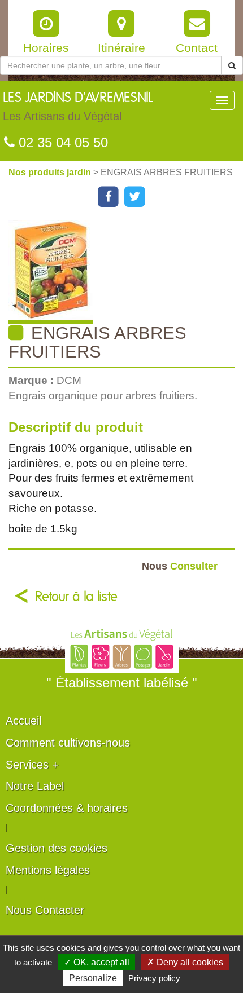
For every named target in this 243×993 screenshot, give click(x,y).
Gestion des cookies (56, 848)
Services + (32, 764)
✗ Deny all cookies (185, 962)
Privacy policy (154, 978)
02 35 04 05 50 (61, 142)
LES (78, 106)
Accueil (23, 720)
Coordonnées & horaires (67, 808)
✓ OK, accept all (96, 962)
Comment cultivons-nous (68, 742)
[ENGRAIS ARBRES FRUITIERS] (125, 272)
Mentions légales (48, 870)
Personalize (93, 978)
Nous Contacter (45, 910)
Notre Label (35, 786)
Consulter (180, 566)
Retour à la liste (76, 597)
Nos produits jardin (50, 172)
